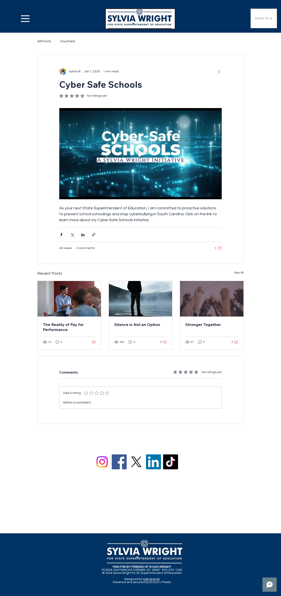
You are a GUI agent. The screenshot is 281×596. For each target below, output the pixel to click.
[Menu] (29, 18)
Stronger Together (203, 324)
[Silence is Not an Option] (140, 299)
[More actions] (219, 71)
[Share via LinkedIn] (83, 235)
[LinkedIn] (153, 461)
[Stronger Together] (211, 299)
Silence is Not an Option (137, 324)
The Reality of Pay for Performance (63, 327)
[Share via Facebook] (61, 235)
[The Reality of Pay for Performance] (69, 299)
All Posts (44, 41)
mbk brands (151, 579)
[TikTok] (170, 461)
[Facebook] (119, 461)
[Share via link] (94, 235)
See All (239, 272)
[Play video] (140, 153)
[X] (136, 461)
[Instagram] (102, 461)
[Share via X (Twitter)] (72, 235)
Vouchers (67, 41)
